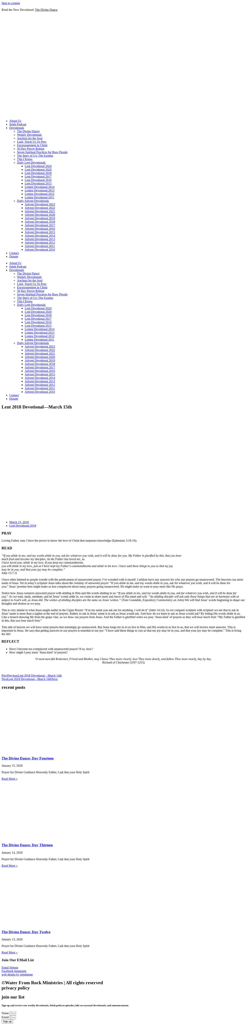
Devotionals (16, 127)
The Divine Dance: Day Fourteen (28, 758)
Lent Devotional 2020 (38, 169)
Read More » (10, 778)
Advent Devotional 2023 (40, 204)
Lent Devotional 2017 (38, 176)
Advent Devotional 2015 (40, 232)
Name (6, 1013)
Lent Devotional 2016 (38, 180)
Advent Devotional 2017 (40, 225)
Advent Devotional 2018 (40, 221)
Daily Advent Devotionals (33, 200)
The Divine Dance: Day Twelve (26, 932)
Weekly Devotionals (29, 134)
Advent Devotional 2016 (40, 228)
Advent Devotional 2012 (40, 242)
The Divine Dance (28, 131)
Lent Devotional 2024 (38, 166)
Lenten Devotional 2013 (39, 190)
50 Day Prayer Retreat (30, 148)
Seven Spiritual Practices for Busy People (42, 152)
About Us (15, 120)
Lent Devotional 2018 (38, 173)
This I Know (25, 159)
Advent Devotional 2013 (40, 239)
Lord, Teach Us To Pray (32, 141)
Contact (14, 253)
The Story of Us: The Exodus (35, 155)
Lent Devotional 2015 (38, 183)
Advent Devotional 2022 (40, 207)
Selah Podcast (17, 124)
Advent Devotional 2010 (40, 249)
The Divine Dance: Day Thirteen (27, 845)
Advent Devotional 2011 (40, 246)
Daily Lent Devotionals (31, 162)
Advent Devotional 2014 (40, 235)
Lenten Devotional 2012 (39, 194)
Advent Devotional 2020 (40, 214)
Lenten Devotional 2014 (39, 187)
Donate (13, 256)
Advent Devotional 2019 (40, 218)
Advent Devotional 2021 (40, 211)
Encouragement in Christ (32, 145)
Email (5, 1017)
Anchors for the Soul (29, 138)
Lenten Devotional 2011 (39, 197)
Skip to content (11, 3)
